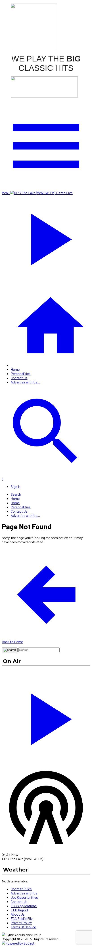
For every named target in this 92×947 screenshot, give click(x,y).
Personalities (21, 373)
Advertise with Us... (25, 382)
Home (15, 369)
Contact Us (19, 378)
